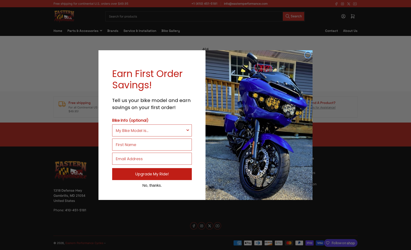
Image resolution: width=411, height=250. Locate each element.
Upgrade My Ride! (152, 174)
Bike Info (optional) (130, 120)
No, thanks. (152, 185)
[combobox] (151, 130)
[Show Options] (188, 130)
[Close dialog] (308, 55)
